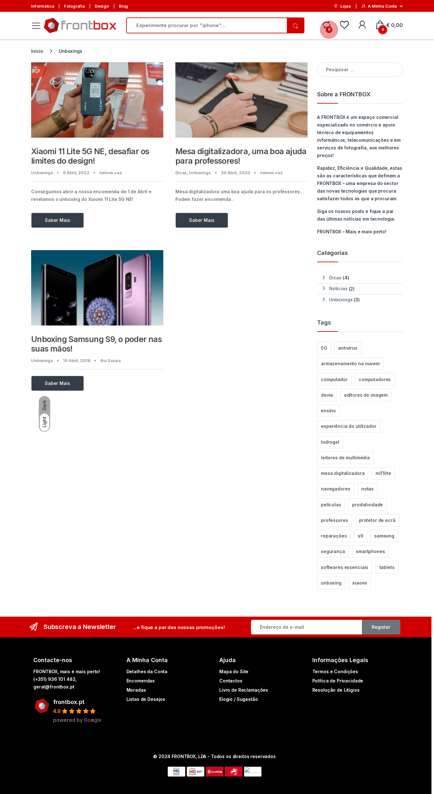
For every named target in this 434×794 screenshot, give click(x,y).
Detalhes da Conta (147, 671)
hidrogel (330, 442)
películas (331, 504)
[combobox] (206, 25)
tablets (387, 567)
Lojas (345, 6)
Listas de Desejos (146, 699)
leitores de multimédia (345, 457)
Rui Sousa (110, 360)
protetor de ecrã (377, 520)
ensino (328, 410)
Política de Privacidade (337, 680)
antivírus (347, 348)
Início (37, 51)
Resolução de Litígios (336, 690)
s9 (360, 535)
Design (102, 6)
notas (367, 488)
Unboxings (42, 172)
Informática (42, 6)
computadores (375, 379)
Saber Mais (57, 220)
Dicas (181, 172)
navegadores (335, 488)
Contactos (230, 680)
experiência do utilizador (348, 426)
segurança (333, 551)
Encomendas (140, 680)
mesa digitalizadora (342, 473)
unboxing (331, 582)
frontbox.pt (69, 702)
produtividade (367, 504)
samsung (384, 535)
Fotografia (74, 6)
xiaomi (359, 582)
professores (334, 520)
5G (324, 348)
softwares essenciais (344, 567)
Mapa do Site (233, 671)
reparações (334, 535)
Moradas (136, 690)
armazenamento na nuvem (350, 363)
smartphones (370, 551)
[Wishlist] (344, 25)
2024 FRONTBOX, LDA (182, 756)
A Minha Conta (382, 6)
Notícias (338, 288)
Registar (381, 627)
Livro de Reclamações (243, 690)
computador (334, 379)
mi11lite (383, 473)
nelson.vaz (110, 172)
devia (327, 395)
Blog (123, 6)
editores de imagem (366, 395)
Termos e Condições (335, 671)
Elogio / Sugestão (238, 699)
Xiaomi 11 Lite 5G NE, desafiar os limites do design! (90, 156)
